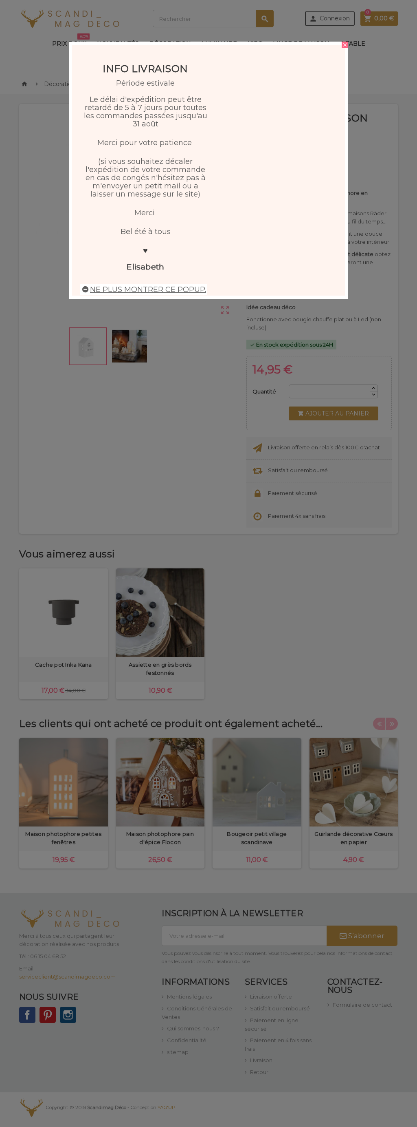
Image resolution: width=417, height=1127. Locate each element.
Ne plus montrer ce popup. (148, 289)
